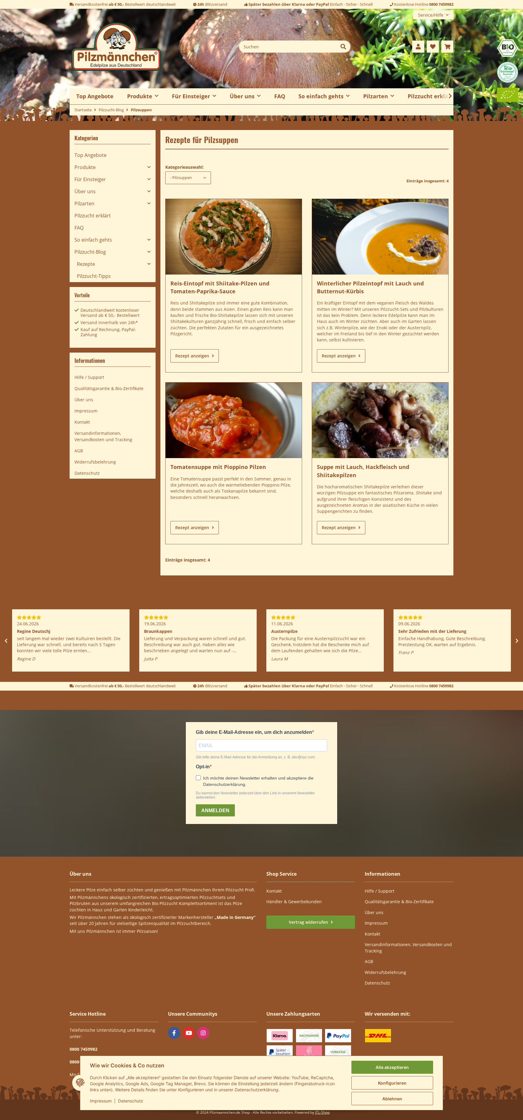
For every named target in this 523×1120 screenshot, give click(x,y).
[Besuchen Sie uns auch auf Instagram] (203, 1033)
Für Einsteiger (90, 179)
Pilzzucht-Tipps (94, 276)
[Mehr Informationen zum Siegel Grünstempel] (507, 72)
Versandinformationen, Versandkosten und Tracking (103, 436)
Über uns (85, 191)
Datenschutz (130, 1100)
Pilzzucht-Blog (90, 252)
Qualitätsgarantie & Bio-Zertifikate (108, 388)
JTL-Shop (322, 1112)
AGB (78, 451)
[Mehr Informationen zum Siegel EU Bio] (507, 94)
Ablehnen (392, 1098)
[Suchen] (343, 47)
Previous (6, 641)
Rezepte (86, 264)
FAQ (279, 96)
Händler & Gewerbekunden (294, 901)
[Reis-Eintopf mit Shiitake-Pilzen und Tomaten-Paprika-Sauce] (234, 237)
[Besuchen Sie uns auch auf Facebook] (174, 1033)
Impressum (101, 1100)
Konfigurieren (392, 1083)
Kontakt (82, 422)
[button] (418, 47)
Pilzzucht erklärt (430, 96)
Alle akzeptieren (392, 1067)
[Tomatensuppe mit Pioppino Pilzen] (234, 420)
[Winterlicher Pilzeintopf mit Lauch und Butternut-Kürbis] (380, 237)
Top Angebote (90, 155)
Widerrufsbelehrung (95, 462)
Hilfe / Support (89, 377)
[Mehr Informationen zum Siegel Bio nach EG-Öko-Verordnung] (507, 47)
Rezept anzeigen (192, 356)
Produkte (85, 167)
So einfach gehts (93, 239)
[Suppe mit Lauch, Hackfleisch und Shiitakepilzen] (380, 420)
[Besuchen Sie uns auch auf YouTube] (189, 1033)
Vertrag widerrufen (309, 922)
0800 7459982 (441, 4)
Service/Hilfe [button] (430, 15)
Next (517, 641)
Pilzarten (84, 203)
